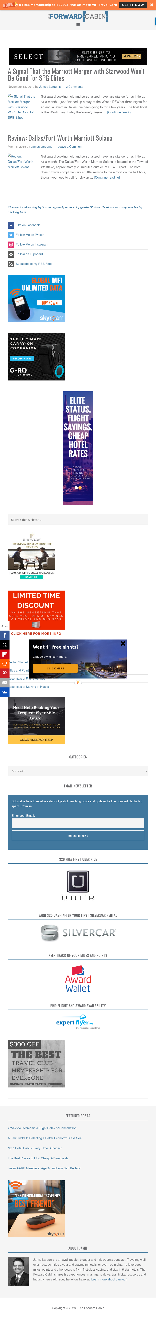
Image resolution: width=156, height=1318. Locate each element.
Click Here (55, 668)
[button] (56, 646)
